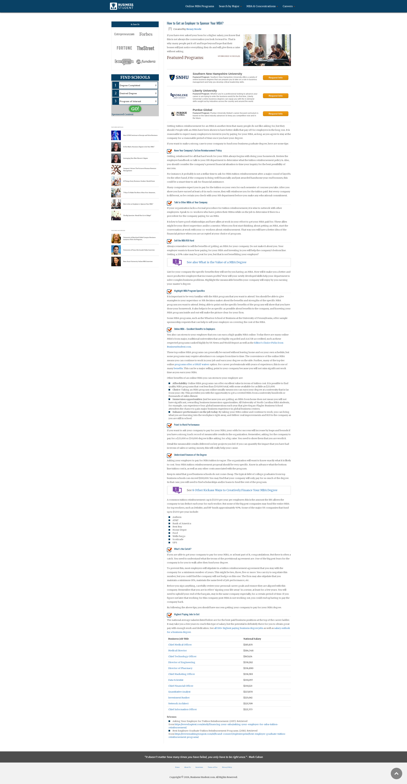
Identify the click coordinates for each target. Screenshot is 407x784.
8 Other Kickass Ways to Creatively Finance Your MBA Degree (234, 490)
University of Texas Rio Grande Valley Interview (139, 250)
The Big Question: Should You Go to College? (137, 215)
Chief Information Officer (182, 709)
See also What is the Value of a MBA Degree (216, 262)
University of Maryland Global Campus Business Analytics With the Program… (139, 238)
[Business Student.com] (122, 6)
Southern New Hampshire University (217, 73)
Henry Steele (193, 29)
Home (177, 767)
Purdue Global (202, 110)
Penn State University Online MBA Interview (138, 261)
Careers (288, 6)
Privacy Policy (227, 767)
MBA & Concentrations (261, 6)
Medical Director (177, 650)
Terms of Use (212, 767)
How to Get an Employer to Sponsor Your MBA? (138, 204)
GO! (135, 109)
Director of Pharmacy (180, 668)
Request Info (276, 77)
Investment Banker (179, 697)
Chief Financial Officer (180, 685)
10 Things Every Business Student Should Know (139, 181)
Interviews (199, 767)
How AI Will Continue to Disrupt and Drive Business (140, 135)
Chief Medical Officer (180, 644)
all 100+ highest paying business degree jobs (238, 628)
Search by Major (229, 6)
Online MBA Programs (199, 6)
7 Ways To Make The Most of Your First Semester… (139, 192)
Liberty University (205, 90)
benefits (178, 368)
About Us (187, 767)
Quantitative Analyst (179, 691)
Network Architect (178, 703)
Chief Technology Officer (182, 656)
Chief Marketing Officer (181, 674)
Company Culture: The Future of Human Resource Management (139, 169)
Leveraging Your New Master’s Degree (135, 158)
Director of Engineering (181, 662)
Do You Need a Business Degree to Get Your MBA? (138, 147)
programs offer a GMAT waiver (192, 364)
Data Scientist (175, 680)
